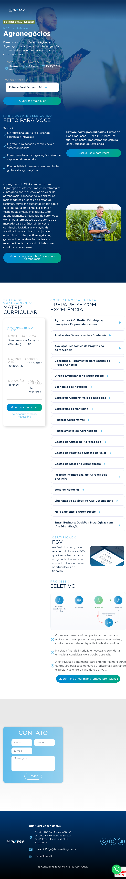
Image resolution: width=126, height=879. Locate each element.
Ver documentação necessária (24, 415)
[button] (19, 22)
